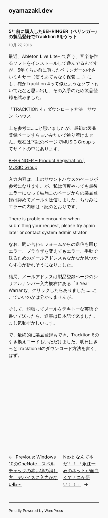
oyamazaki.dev (31, 10)
